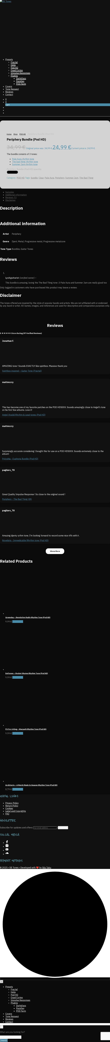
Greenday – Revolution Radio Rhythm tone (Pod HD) (27, 617)
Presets (9, 59)
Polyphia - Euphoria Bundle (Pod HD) (20, 458)
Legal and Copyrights (15, 811)
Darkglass (21, 78)
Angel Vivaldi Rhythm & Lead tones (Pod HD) (23, 414)
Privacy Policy (12, 803)
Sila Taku (46, 867)
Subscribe (63, 827)
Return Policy (11, 805)
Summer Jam (71, 177)
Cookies (9, 808)
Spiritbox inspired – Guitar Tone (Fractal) (22, 370)
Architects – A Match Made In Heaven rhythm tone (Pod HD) (31, 785)
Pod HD (14, 67)
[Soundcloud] (7, 854)
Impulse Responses (20, 73)
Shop (15, 134)
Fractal (14, 62)
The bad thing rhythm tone (25, 161)
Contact (9, 94)
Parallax (20, 81)
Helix (13, 64)
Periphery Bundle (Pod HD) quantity (24, 169)
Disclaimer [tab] (10, 200)
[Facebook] (7, 842)
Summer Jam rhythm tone (25, 164)
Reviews (9, 91)
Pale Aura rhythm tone (23, 159)
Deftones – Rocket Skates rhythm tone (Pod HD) (26, 673)
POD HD (22, 134)
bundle (34, 177)
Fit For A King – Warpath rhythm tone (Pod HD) (25, 729)
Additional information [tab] (16, 194)
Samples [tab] (9, 192)
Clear (41, 177)
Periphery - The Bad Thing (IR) (17, 499)
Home (9, 134)
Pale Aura (49, 177)
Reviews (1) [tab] (11, 197)
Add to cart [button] (17, 621)
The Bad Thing (86, 177)
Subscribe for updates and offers (16, 827)
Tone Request (12, 89)
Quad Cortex (17, 70)
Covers (8, 86)
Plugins (14, 75)
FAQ (7, 813)
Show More (55, 551)
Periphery (59, 177)
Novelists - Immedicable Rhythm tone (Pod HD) (25, 540)
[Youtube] (7, 850)
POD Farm (21, 83)
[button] (6, 99)
